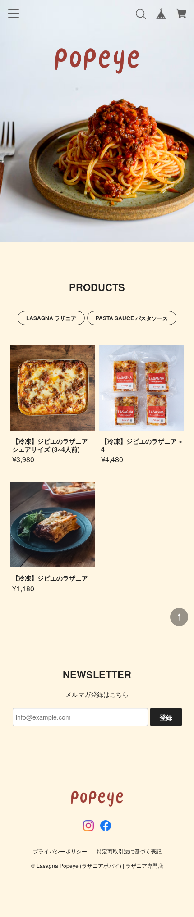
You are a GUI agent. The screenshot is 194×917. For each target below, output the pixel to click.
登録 (166, 717)
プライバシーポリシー (60, 851)
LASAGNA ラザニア (51, 318)
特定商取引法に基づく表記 (129, 851)
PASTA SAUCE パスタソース (132, 318)
